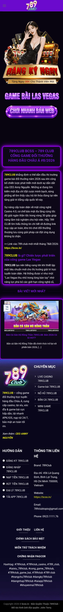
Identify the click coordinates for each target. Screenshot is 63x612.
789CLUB (10, 255)
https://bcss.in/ (43, 497)
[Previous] (1, 329)
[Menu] (4, 6)
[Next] (61, 329)
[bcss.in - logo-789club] (31, 5)
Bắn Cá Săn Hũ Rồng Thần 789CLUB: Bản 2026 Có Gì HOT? (31, 336)
